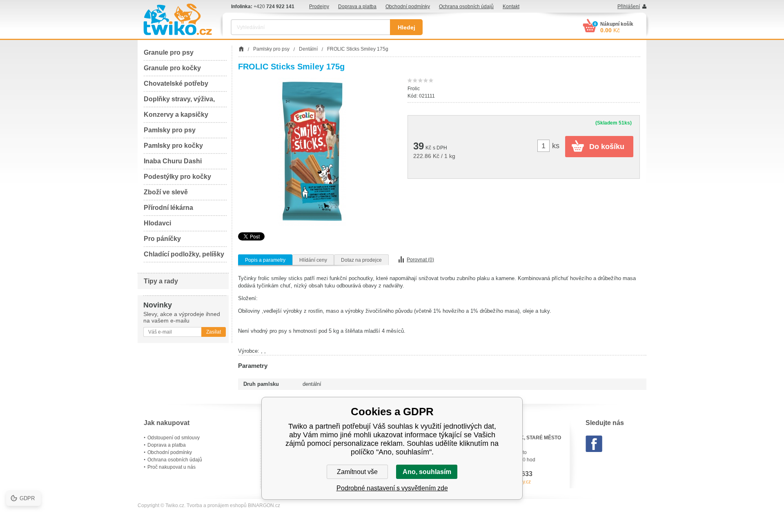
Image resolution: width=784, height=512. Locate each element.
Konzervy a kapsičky (176, 114)
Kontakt (511, 6)
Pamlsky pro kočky (173, 145)
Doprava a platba (357, 6)
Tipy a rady (161, 281)
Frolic (414, 88)
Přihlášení (628, 6)
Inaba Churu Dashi (173, 161)
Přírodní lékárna (168, 207)
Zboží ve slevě (166, 192)
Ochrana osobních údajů (466, 6)
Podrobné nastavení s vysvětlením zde (392, 488)
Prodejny (319, 6)
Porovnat (420, 260)
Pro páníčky (162, 238)
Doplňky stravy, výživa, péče (179, 101)
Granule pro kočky (172, 68)
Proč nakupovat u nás (171, 467)
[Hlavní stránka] (241, 49)
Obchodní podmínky (407, 6)
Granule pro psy (169, 52)
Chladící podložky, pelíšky (184, 254)
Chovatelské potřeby (176, 83)
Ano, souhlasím (427, 471)
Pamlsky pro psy (170, 130)
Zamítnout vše (357, 471)
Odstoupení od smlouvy (173, 438)
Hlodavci (157, 223)
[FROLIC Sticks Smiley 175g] (312, 151)
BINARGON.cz (264, 505)
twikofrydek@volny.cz (507, 482)
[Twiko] (177, 19)
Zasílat (213, 332)
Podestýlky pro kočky (177, 176)
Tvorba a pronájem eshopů (217, 505)
